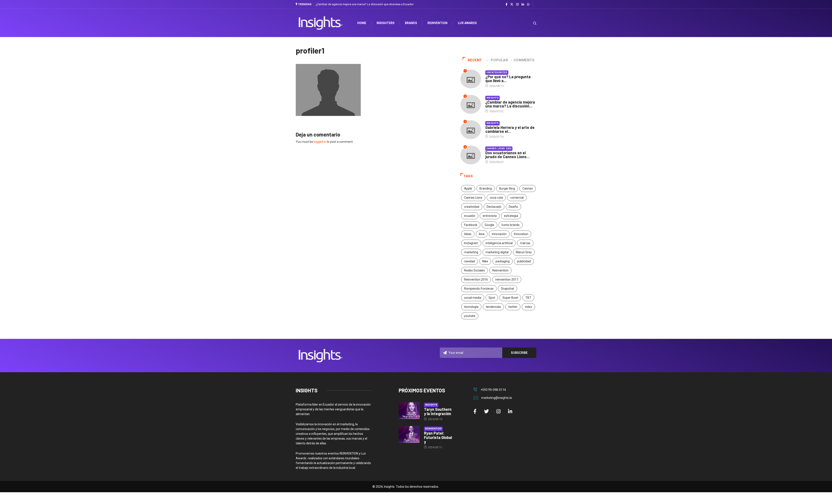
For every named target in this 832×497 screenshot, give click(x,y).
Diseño (513, 206)
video (528, 307)
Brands (411, 23)
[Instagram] (517, 4)
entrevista (490, 216)
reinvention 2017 (506, 279)
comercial (517, 197)
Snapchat (507, 288)
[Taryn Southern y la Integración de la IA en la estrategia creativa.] (409, 410)
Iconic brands (511, 225)
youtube (469, 316)
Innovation (521, 234)
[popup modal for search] (529, 23)
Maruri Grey (524, 252)
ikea (481, 234)
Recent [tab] (475, 60)
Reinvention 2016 (476, 279)
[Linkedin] (523, 4)
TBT (528, 297)
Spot (492, 297)
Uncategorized (496, 72)
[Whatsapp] (528, 4)
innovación (499, 234)
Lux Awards (467, 23)
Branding (485, 188)
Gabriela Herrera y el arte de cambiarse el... (510, 129)
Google (489, 225)
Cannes (527, 188)
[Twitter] (511, 4)
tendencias (493, 307)
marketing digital (497, 252)
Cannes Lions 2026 (498, 148)
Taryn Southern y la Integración (438, 411)
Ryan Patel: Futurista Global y (438, 437)
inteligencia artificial (499, 243)
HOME (361, 23)
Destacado (494, 206)
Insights (492, 97)
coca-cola (496, 197)
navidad (469, 261)
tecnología (471, 307)
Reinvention (437, 23)
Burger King (507, 188)
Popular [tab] (499, 60)
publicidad (524, 261)
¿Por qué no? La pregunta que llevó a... (508, 78)
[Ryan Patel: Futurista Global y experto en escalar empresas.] (409, 434)
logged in (320, 141)
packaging (503, 261)
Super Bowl (510, 297)
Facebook (470, 225)
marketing (471, 252)
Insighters (386, 23)
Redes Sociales (474, 270)
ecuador (469, 216)
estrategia (511, 216)
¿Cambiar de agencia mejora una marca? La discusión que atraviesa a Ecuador (365, 4)
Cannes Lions (473, 197)
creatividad (471, 206)
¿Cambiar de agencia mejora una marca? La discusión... (510, 104)
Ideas (467, 234)
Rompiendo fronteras (479, 288)
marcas (525, 243)
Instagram (471, 243)
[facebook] (506, 4)
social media (472, 297)
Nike (485, 261)
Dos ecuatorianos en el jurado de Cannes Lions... (507, 154)
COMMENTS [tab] (524, 60)
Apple (468, 188)
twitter (512, 307)
